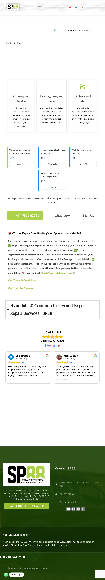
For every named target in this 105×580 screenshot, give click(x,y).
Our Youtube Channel (20, 288)
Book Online (6, 556)
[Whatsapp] (6, 575)
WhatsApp (65, 541)
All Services (19, 556)
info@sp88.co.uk (11, 545)
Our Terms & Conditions (22, 280)
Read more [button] (61, 379)
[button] (39, 6)
